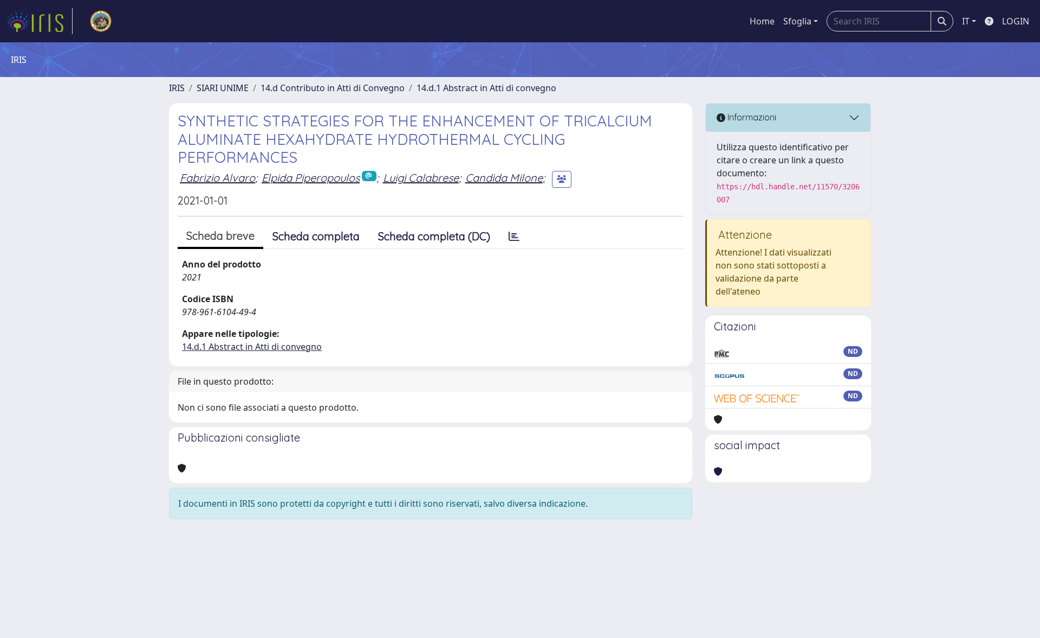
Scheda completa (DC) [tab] (434, 236)
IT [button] (966, 21)
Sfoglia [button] (797, 21)
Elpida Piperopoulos (311, 177)
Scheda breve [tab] (220, 236)
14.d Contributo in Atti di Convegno (333, 88)
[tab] (514, 236)
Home (762, 21)
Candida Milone (504, 177)
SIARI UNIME (223, 88)
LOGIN (1015, 21)
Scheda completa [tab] (316, 236)
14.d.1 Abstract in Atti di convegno (486, 88)
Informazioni (750, 117)
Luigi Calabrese (421, 177)
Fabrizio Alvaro (217, 177)
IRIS (177, 88)
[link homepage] (39, 21)
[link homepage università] (100, 21)
